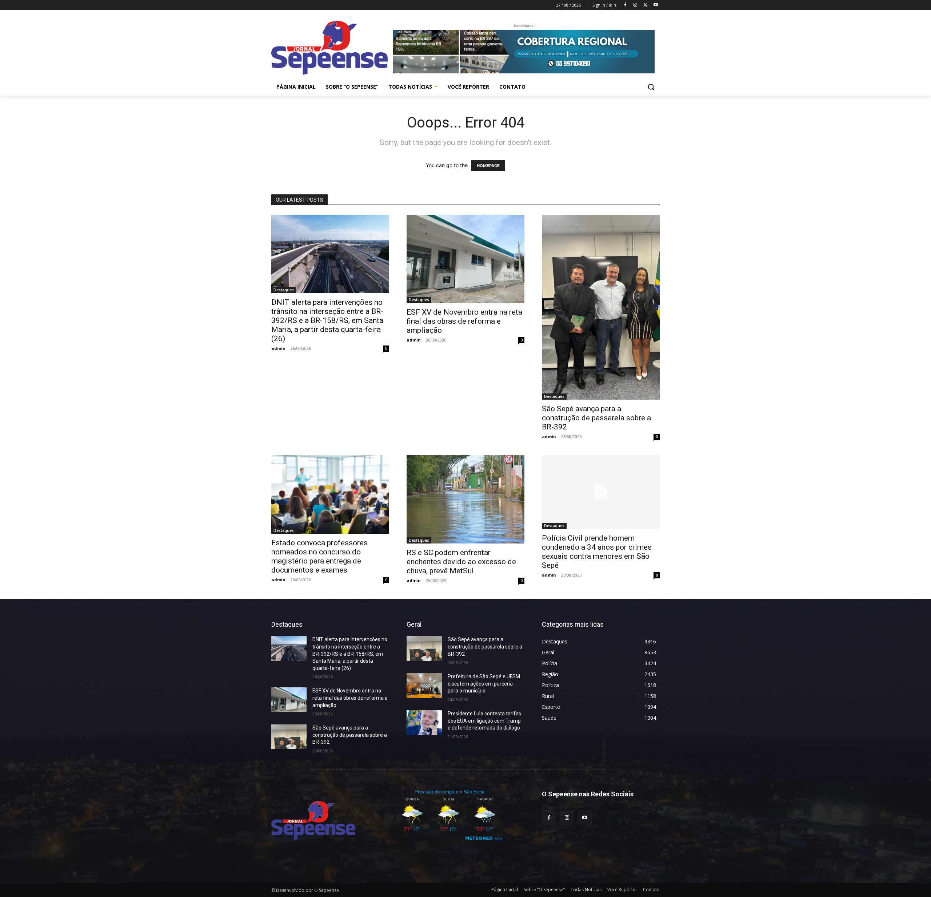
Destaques (283, 289)
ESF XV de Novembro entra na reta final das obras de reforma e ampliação (464, 321)
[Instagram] (635, 5)
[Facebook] (625, 5)
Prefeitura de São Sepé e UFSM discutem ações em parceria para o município (484, 684)
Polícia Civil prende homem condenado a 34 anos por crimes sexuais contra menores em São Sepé (597, 552)
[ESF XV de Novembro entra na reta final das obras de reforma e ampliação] (465, 259)
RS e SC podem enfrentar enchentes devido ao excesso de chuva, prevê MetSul (461, 561)
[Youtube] (655, 5)
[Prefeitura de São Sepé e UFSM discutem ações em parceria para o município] (424, 685)
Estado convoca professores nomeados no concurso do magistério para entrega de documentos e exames (319, 556)
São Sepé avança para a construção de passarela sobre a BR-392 (596, 417)
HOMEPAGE (488, 165)
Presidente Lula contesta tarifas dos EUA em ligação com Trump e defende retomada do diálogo (484, 721)
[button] (651, 87)
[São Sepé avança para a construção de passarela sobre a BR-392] (601, 307)
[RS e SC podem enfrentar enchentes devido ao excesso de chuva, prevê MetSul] (465, 499)
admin (278, 348)
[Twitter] (645, 5)
